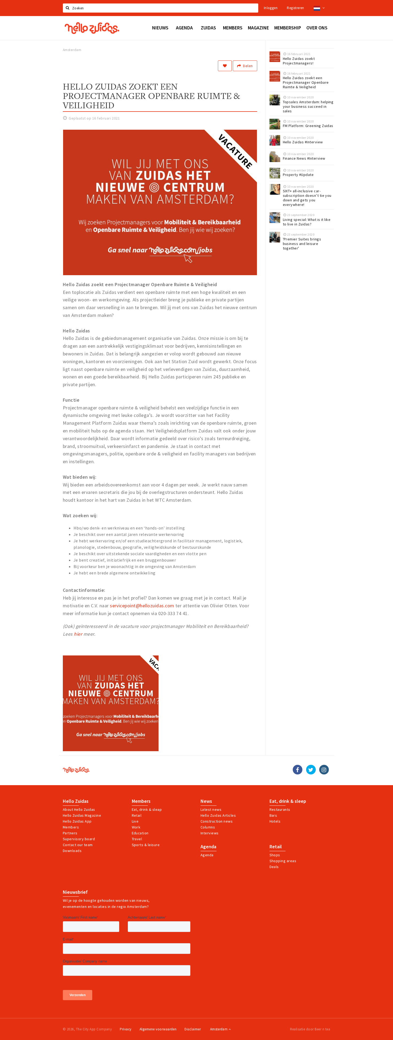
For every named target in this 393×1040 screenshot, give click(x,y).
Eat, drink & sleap (147, 809)
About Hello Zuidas (79, 809)
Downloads (72, 850)
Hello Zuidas (75, 801)
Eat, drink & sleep (287, 801)
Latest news (211, 809)
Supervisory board (79, 838)
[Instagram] (324, 769)
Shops (274, 855)
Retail (137, 815)
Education (140, 833)
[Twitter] (311, 769)
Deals (274, 866)
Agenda (208, 846)
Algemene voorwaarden (158, 1029)
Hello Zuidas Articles (218, 815)
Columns (208, 827)
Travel (137, 838)
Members (71, 827)
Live (135, 821)
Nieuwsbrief (75, 892)
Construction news (217, 821)
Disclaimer (192, 1029)
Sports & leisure (146, 844)
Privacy (125, 1029)
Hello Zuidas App (77, 821)
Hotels (275, 821)
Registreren (295, 8)
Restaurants (279, 809)
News (206, 801)
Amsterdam (219, 1029)
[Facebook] (297, 769)
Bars (273, 815)
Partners (70, 833)
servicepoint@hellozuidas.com (142, 605)
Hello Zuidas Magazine (82, 815)
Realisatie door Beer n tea (310, 1029)
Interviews (210, 833)
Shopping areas (282, 860)
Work (136, 827)
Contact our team (78, 844)
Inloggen (271, 8)
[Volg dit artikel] (225, 65)
